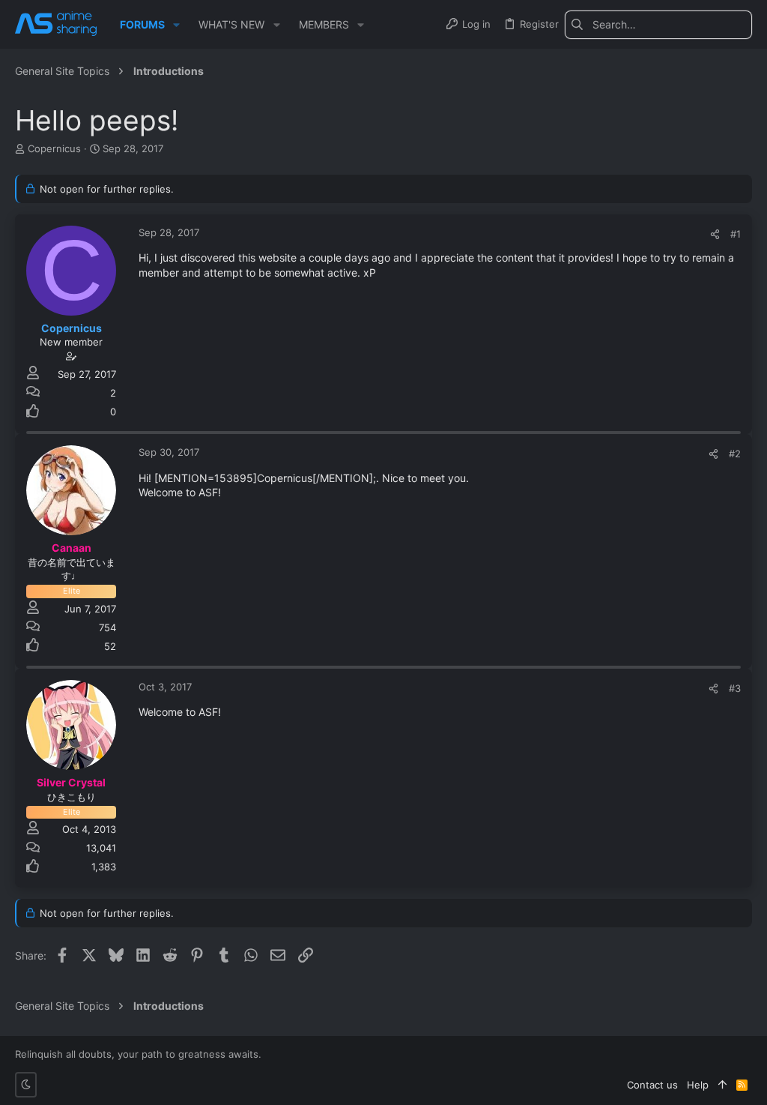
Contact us (652, 1085)
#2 (735, 454)
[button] (176, 24)
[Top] (722, 1085)
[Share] (715, 234)
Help (698, 1085)
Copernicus (54, 148)
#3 (735, 688)
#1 (735, 234)
